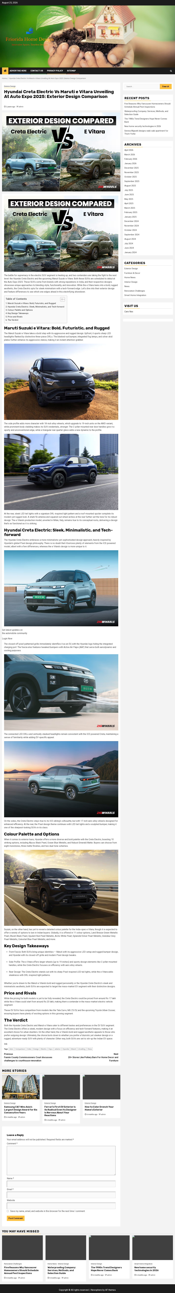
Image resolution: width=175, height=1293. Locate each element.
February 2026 (130, 159)
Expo (51, 1049)
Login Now (7, 638)
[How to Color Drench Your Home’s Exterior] (101, 1087)
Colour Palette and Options (20, 310)
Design (36, 1049)
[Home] (5, 71)
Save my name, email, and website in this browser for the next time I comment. (47, 1211)
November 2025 (131, 172)
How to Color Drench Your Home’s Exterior (99, 1108)
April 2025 (128, 203)
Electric (44, 1049)
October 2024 (130, 230)
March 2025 (129, 208)
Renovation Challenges (134, 290)
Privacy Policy (55, 71)
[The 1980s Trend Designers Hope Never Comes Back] (109, 1247)
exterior (58, 1049)
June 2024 (129, 248)
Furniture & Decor (132, 273)
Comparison (20, 1049)
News (126, 286)
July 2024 (128, 243)
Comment (12, 1143)
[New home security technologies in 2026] (152, 1247)
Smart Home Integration (135, 295)
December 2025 (131, 168)
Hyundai (66, 1049)
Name (10, 1178)
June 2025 (129, 194)
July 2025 (128, 190)
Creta (29, 1049)
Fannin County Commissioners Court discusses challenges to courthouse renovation (28, 1057)
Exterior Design (10, 86)
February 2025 (130, 212)
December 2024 (131, 221)
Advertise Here (18, 71)
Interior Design (130, 282)
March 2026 (129, 154)
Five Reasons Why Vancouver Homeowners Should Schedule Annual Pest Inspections (21, 1270)
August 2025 (130, 185)
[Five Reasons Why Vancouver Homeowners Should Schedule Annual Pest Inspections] (22, 1247)
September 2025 (131, 181)
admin (21, 107)
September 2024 (131, 234)
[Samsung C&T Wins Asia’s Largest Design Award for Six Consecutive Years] (21, 1087)
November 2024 (131, 225)
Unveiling (81, 1049)
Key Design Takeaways (18, 313)
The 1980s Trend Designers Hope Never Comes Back (106, 1269)
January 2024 (130, 252)
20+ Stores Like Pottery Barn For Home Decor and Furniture (93, 1057)
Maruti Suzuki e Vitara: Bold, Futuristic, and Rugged (32, 303)
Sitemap (71, 71)
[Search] (171, 71)
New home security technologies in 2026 (142, 126)
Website (11, 1200)
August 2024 (130, 239)
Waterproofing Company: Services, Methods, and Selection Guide (62, 1270)
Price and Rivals (15, 317)
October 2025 (130, 177)
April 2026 (128, 150)
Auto (11, 1049)
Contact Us (36, 71)
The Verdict (13, 320)
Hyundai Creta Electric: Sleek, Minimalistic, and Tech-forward (36, 307)
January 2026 (130, 163)
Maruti (73, 1049)
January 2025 (130, 216)
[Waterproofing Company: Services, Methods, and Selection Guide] (66, 1247)
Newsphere (96, 1290)
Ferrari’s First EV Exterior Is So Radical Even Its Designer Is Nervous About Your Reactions (60, 1111)
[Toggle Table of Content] (61, 299)
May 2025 (128, 199)
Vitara (89, 1049)
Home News (129, 277)
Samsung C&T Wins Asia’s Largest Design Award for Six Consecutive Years (20, 1110)
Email (10, 1189)
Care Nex (128, 311)
